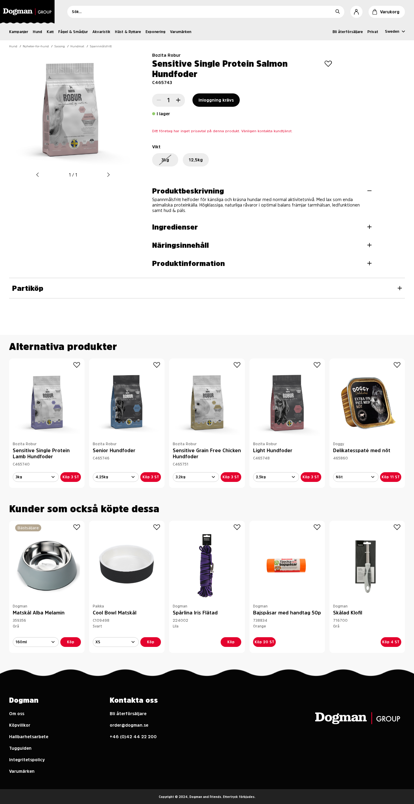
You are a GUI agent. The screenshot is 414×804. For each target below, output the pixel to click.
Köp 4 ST (390, 642)
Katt (50, 32)
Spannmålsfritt (101, 46)
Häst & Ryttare (128, 32)
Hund (37, 32)
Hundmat (77, 46)
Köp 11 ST (391, 477)
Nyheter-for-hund (36, 46)
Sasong (59, 46)
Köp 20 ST (264, 642)
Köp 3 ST (70, 477)
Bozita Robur (166, 55)
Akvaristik (101, 32)
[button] (37, 174)
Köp (70, 642)
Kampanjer (18, 32)
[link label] (29, 11)
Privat (372, 32)
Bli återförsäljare (347, 32)
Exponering (155, 32)
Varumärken (180, 32)
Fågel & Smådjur (73, 32)
